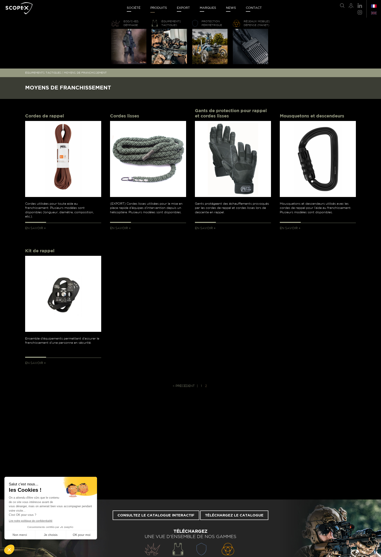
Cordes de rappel (44, 116)
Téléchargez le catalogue (234, 515)
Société (133, 7)
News (231, 7)
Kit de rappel (39, 251)
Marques (208, 7)
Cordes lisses (124, 116)
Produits (158, 7)
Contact (254, 7)
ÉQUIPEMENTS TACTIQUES (43, 72)
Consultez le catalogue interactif (156, 515)
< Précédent (184, 386)
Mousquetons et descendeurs (312, 116)
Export (183, 7)
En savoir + (35, 228)
